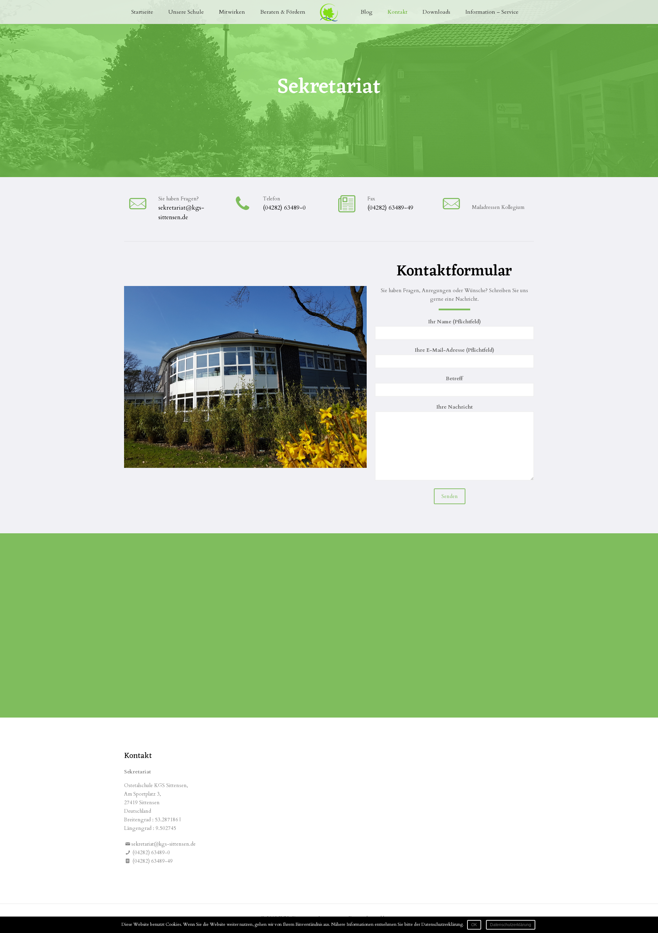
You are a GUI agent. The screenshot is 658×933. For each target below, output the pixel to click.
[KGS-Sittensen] (329, 12)
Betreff (454, 378)
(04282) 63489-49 (390, 207)
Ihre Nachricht (454, 406)
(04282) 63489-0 (284, 207)
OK (474, 924)
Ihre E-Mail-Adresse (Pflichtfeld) (454, 350)
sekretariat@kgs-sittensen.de (163, 844)
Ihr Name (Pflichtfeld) (454, 321)
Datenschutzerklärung (510, 924)
